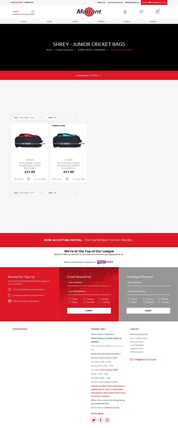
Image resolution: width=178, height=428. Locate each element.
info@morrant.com (111, 408)
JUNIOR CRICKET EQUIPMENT (92, 50)
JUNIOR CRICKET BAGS (121, 50)
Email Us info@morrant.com (154, 2)
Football (90, 302)
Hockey (90, 299)
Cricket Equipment (64, 50)
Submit (89, 311)
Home (48, 50)
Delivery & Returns (132, 2)
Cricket (75, 299)
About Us (101, 2)
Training (106, 302)
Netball (105, 299)
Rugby (74, 302)
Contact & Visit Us (115, 2)
